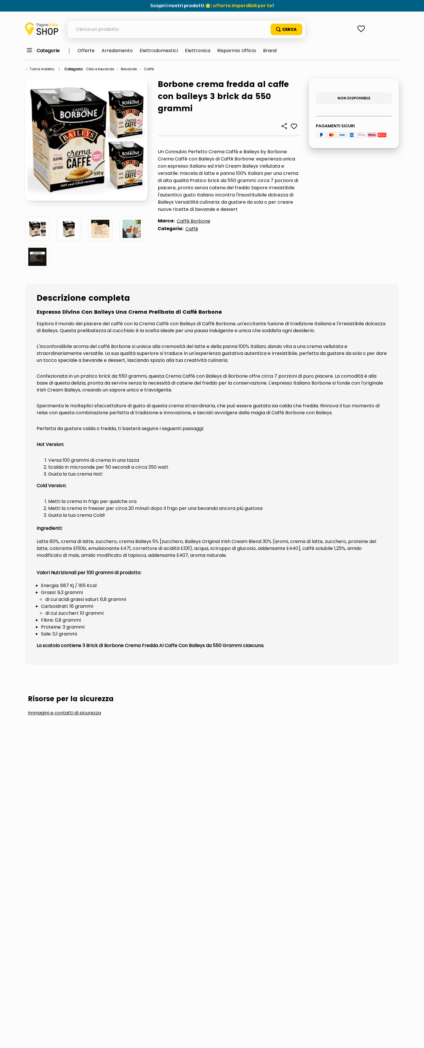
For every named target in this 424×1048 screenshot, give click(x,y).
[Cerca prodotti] (286, 29)
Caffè (149, 69)
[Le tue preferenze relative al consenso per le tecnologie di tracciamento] (413, 1037)
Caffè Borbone (193, 221)
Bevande (129, 69)
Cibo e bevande (100, 69)
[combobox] (186, 29)
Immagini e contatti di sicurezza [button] (64, 713)
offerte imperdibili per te (242, 5)
